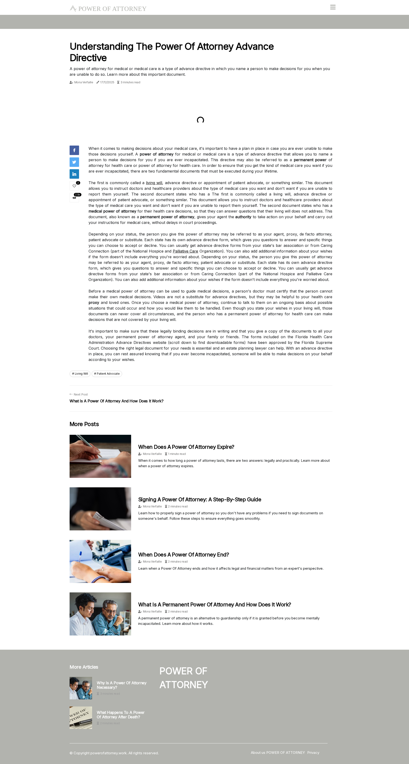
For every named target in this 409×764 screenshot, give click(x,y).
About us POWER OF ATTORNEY (278, 752)
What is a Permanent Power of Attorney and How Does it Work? (214, 604)
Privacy (313, 752)
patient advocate (108, 373)
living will (154, 182)
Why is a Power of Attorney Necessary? (122, 685)
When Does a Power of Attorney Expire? (186, 447)
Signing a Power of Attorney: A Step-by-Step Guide (199, 499)
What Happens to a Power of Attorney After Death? (121, 714)
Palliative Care (185, 251)
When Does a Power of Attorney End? (183, 554)
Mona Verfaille (83, 82)
